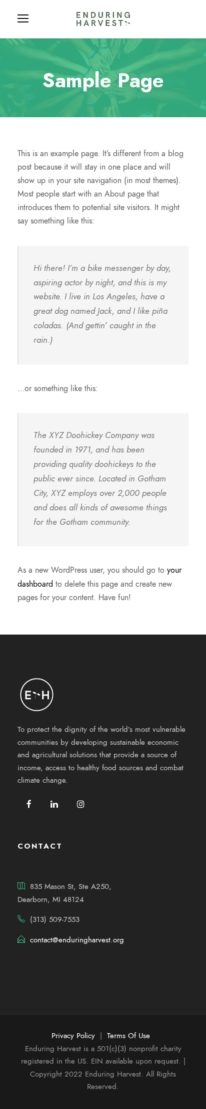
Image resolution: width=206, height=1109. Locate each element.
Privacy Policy (73, 1036)
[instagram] (80, 804)
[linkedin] (54, 804)
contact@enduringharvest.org (77, 940)
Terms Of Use (128, 1036)
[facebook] (29, 804)
